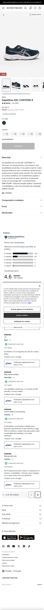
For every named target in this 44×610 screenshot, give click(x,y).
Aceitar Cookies (22, 315)
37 (13, 133)
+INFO (29, 303)
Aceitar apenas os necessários (22, 309)
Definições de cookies (8, 566)
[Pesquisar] (25, 8)
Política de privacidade (8, 560)
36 (5, 133)
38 (22, 133)
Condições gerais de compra (10, 557)
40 (38, 133)
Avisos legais (5, 554)
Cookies (4, 563)
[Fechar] (39, 285)
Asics (4, 97)
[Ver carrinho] (39, 8)
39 (30, 133)
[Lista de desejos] (35, 8)
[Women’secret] (14, 8)
